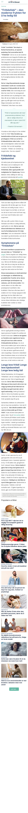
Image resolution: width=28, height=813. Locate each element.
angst (3, 254)
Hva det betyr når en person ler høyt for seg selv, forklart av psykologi (13, 590)
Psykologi (3, 6)
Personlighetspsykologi (8, 586)
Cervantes (17, 415)
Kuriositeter (5, 679)
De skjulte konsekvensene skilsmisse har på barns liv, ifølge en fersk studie (13, 637)
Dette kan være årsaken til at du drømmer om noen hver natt (13, 660)
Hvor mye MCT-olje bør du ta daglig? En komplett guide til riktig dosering (12, 523)
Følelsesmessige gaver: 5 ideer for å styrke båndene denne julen (13, 545)
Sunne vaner (4, 519)
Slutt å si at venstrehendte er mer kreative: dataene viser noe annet (14, 683)
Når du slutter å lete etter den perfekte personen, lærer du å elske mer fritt (12, 613)
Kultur (3, 542)
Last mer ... (14, 689)
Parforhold (4, 609)
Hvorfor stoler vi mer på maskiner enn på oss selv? (14, 567)
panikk (20, 177)
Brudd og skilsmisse (7, 633)
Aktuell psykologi (6, 564)
